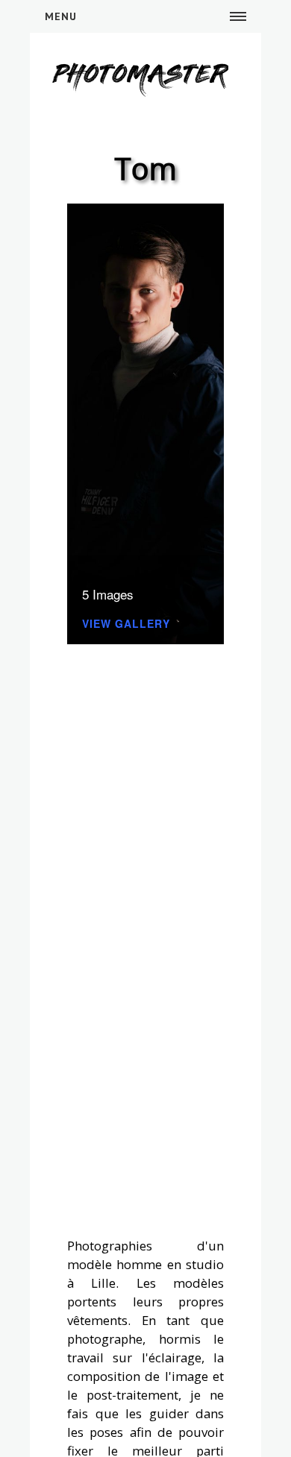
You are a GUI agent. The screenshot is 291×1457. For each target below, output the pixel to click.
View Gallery (126, 624)
